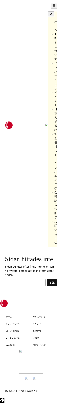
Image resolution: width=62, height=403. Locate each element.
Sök (52, 282)
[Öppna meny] (54, 5)
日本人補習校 (12, 330)
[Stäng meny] (51, 14)
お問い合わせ (39, 344)
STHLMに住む (13, 337)
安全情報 (37, 330)
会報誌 (36, 337)
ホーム (9, 316)
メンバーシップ (13, 323)
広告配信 (10, 344)
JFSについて (39, 316)
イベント (37, 323)
